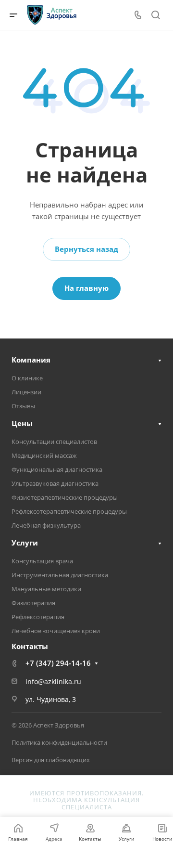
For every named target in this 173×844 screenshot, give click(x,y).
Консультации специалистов (54, 441)
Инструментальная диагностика (60, 575)
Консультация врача (42, 561)
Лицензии (26, 392)
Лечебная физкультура (46, 525)
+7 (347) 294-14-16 (58, 663)
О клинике (27, 378)
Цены (22, 423)
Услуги (25, 542)
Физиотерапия (33, 602)
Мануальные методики (46, 588)
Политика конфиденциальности (59, 742)
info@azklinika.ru (53, 681)
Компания (31, 359)
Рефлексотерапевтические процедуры (69, 511)
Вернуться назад (86, 249)
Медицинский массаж (44, 455)
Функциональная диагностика (57, 469)
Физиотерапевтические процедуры (65, 497)
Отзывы (23, 406)
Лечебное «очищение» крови (56, 630)
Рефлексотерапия (38, 616)
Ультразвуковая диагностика (55, 483)
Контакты (30, 646)
